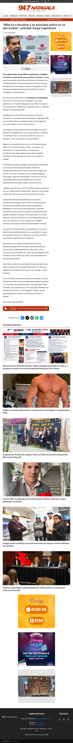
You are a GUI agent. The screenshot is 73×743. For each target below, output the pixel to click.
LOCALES (5, 16)
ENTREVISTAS (23, 16)
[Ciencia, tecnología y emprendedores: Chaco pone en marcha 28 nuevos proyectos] (36, 568)
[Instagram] (45, 1)
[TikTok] (48, 1)
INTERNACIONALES (56, 16)
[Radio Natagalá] (36, 8)
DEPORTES (66, 16)
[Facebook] (42, 1)
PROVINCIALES (14, 16)
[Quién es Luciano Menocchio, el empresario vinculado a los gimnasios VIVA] (36, 391)
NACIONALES (39, 16)
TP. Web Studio (15, 741)
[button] (70, 16)
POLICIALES (31, 16)
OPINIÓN (47, 16)
